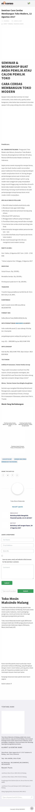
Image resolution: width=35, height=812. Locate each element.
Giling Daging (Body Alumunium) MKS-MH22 (13, 791)
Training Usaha (19, 24)
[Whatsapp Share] (17, 475)
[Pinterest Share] (12, 475)
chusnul (6, 21)
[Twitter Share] (8, 475)
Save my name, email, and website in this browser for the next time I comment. (17, 561)
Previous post (14, 513)
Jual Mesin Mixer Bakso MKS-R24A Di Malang (14, 777)
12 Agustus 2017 (7, 459)
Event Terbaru (8, 24)
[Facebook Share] (3, 475)
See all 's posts (17, 507)
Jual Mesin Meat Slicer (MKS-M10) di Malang (13, 773)
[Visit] (17, 488)
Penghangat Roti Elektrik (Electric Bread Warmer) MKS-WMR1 (17, 781)
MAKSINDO (19, 323)
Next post (13, 523)
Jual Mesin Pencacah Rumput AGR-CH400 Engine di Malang (15, 787)
